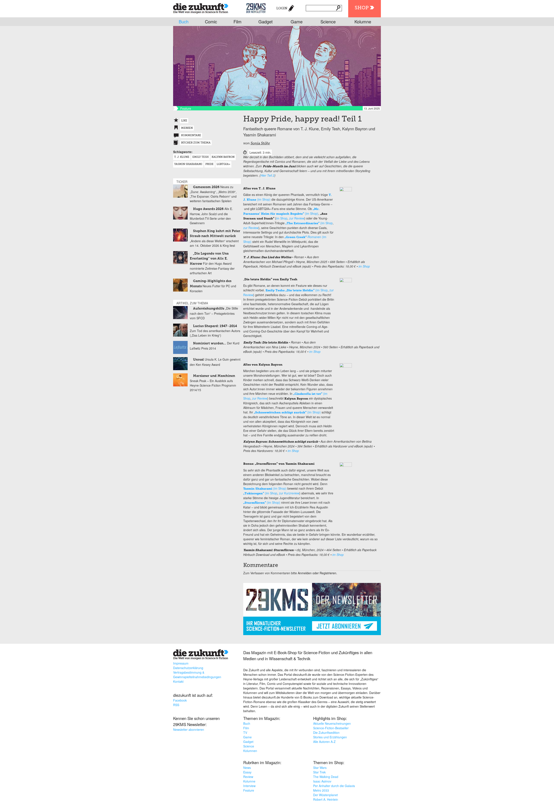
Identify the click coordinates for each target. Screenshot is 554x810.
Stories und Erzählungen (330, 737)
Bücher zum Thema (196, 143)
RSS (176, 705)
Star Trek (319, 772)
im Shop (281, 218)
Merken (187, 128)
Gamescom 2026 (206, 187)
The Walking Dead (325, 777)
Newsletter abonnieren (188, 729)
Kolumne (362, 21)
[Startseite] (200, 7)
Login (281, 8)
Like (184, 120)
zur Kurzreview (289, 493)
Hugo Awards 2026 (208, 209)
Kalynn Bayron (223, 157)
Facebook (180, 700)
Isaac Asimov (322, 781)
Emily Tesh (200, 157)
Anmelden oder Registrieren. (317, 573)
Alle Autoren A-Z (324, 741)
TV (245, 732)
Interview (249, 786)
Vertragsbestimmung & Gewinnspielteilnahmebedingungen (197, 674)
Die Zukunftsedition (326, 732)
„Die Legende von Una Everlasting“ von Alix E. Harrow (209, 258)
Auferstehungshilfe (208, 308)
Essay (247, 772)
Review (248, 777)
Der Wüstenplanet (325, 795)
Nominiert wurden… (209, 343)
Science (328, 21)
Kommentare (191, 135)
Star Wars (320, 767)
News (247, 767)
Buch (183, 21)
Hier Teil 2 (267, 175)
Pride (209, 164)
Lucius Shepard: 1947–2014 (215, 326)
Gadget (265, 21)
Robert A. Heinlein (325, 799)
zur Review (296, 218)
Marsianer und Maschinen (214, 376)
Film (238, 21)
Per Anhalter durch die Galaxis (334, 786)
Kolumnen (250, 751)
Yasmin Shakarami (188, 164)
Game (297, 21)
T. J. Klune (181, 157)
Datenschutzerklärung (188, 668)
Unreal (198, 359)
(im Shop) (287, 412)
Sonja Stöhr (260, 143)
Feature (248, 790)
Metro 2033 (321, 790)
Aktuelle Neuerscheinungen (332, 723)
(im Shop (309, 223)
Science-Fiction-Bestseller (331, 728)
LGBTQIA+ (223, 164)
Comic (211, 21)
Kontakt (178, 681)
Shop (362, 8)
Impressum (180, 663)
